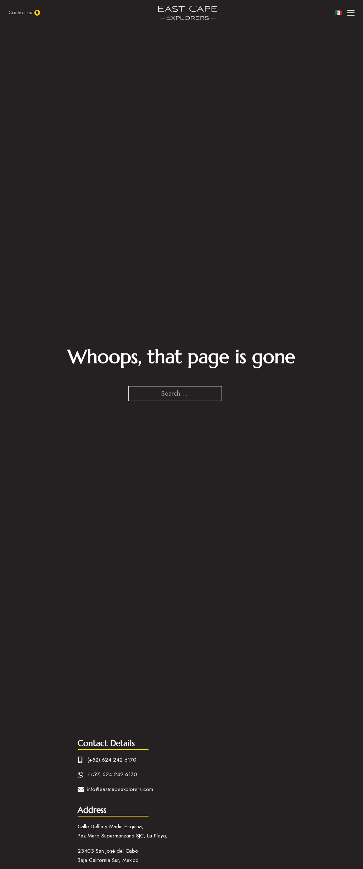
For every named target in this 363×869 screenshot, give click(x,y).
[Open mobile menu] (350, 13)
